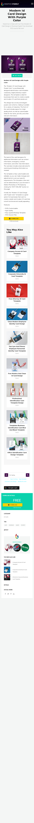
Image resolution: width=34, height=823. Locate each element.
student (23, 525)
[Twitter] (8, 594)
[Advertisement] (17, 41)
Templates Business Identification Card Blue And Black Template (17, 428)
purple (17, 525)
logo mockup (14, 479)
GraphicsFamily (17, 542)
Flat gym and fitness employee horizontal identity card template (17, 349)
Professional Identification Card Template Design (17, 401)
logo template (22, 479)
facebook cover (22, 481)
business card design (11, 481)
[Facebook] (5, 594)
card (6, 525)
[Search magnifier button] (27, 475)
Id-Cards (6, 517)
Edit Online (18, 75)
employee (11, 525)
